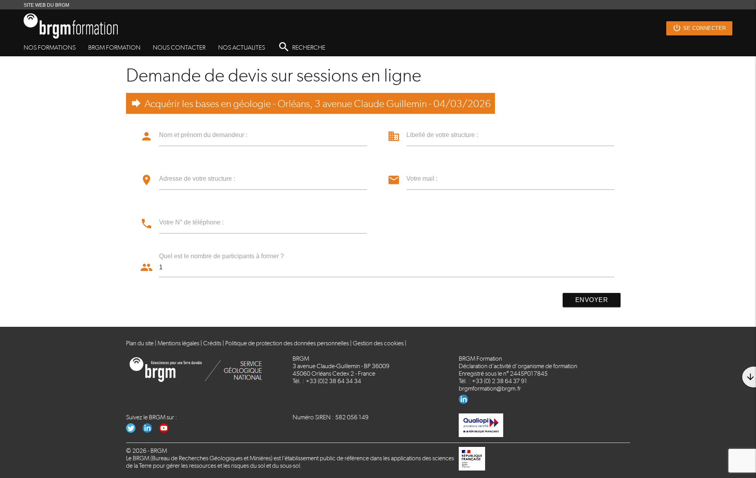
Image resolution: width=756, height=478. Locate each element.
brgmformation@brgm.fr (490, 388)
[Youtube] (166, 430)
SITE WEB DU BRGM (46, 5)
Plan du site (140, 343)
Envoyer (591, 299)
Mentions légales (178, 343)
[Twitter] (134, 430)
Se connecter (699, 28)
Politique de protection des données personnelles (287, 343)
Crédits (212, 343)
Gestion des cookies (378, 343)
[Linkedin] (466, 402)
